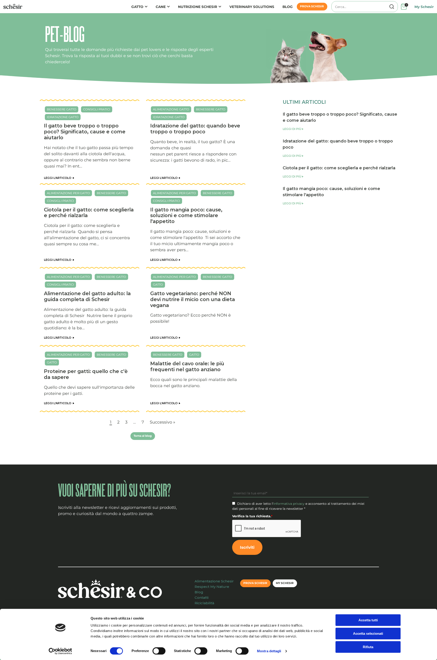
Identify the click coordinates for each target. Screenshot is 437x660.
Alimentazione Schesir (214, 581)
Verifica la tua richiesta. (252, 516)
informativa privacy (289, 504)
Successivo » (162, 422)
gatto (158, 284)
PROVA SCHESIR (312, 6)
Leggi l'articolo (58, 178)
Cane (161, 7)
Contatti (201, 597)
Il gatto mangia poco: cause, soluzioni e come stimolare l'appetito (186, 215)
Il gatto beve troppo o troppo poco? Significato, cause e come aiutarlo (84, 131)
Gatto (137, 7)
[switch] (158, 651)
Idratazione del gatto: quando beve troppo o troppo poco (195, 129)
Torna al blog (143, 435)
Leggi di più (292, 129)
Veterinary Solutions (251, 7)
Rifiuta (368, 647)
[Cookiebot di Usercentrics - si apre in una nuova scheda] (60, 651)
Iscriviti (247, 547)
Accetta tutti (368, 620)
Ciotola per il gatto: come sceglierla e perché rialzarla (89, 212)
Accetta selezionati (368, 633)
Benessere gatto (61, 109)
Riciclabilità (204, 603)
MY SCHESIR (285, 583)
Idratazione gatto (63, 117)
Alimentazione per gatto (68, 193)
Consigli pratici (96, 109)
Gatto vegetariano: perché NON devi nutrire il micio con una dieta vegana (192, 299)
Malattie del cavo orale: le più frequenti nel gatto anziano (187, 366)
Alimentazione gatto (171, 109)
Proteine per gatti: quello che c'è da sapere (86, 374)
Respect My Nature (212, 586)
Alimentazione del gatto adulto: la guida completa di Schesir (87, 296)
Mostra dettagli (269, 651)
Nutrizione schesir (197, 7)
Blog (287, 7)
